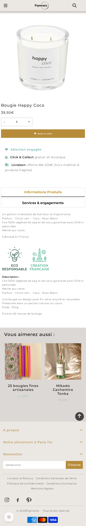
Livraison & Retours (20, 478)
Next (80, 57)
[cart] (82, 5)
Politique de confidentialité (25, 483)
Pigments (32, 510)
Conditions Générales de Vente (56, 478)
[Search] (74, 5)
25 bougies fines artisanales (23, 388)
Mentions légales (42, 488)
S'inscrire (74, 465)
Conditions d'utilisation (61, 483)
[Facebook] (18, 500)
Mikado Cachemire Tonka (63, 390)
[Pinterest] (28, 500)
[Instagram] (7, 500)
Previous (6, 57)
